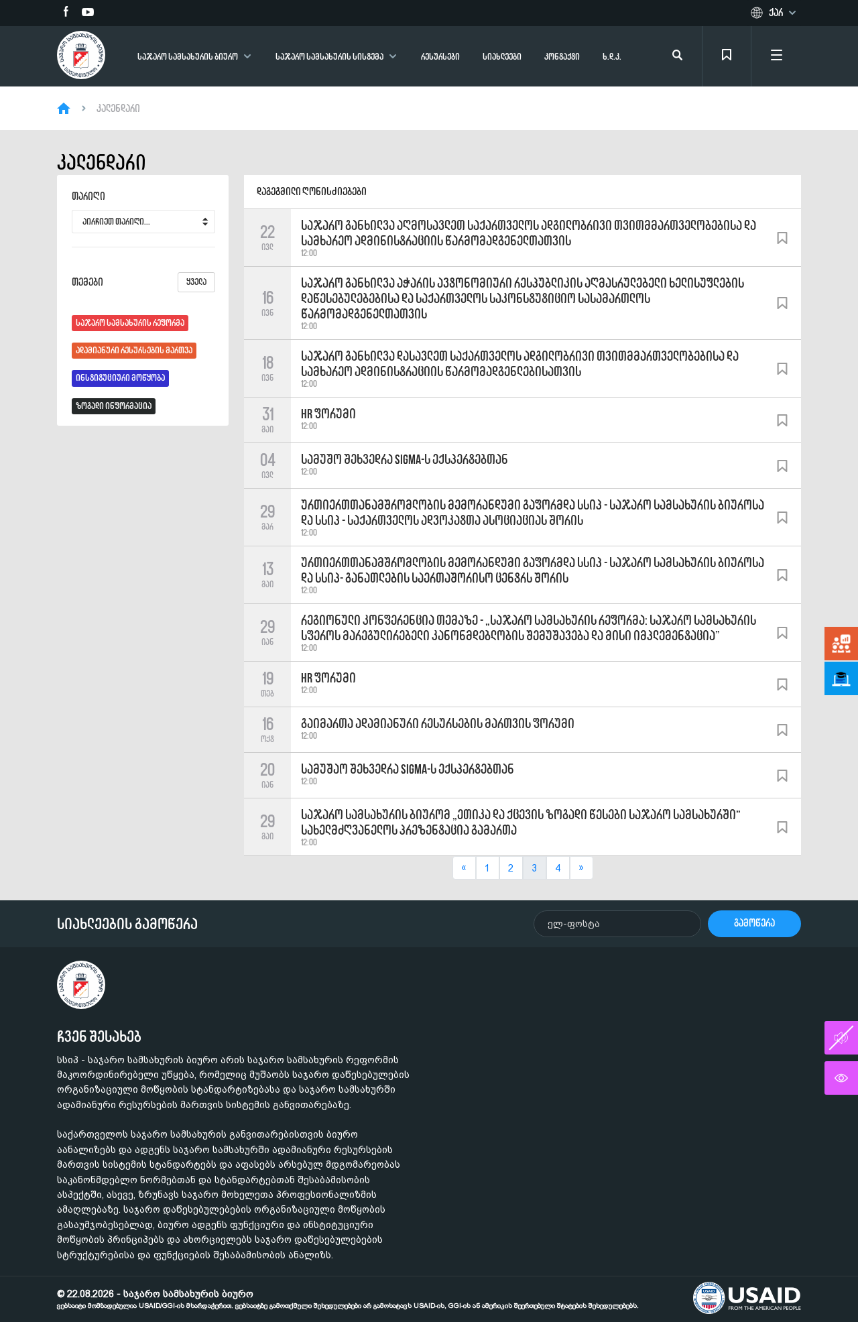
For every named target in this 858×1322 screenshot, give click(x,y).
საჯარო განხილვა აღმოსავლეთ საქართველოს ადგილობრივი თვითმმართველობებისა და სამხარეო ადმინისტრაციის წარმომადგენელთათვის (528, 233)
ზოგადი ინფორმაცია (113, 406)
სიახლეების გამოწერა (127, 923)
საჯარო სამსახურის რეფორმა (130, 322)
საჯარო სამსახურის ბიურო (187, 56)
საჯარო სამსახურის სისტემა (329, 56)
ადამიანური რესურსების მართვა (134, 350)
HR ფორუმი (328, 414)
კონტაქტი (562, 56)
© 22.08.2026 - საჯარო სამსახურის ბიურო (348, 1299)
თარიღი (88, 196)
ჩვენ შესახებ (99, 1036)
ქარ (776, 13)
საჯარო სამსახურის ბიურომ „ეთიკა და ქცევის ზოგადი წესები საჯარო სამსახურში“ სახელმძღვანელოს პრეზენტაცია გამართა (521, 822)
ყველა (196, 282)
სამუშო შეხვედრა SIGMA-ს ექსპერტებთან (404, 459)
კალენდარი (118, 109)
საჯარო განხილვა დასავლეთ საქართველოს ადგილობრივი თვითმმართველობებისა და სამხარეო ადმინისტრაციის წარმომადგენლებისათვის (520, 363)
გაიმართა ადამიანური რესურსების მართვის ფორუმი (437, 723)
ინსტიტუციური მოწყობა (120, 377)
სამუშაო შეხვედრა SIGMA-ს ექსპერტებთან (407, 769)
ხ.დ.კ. (612, 56)
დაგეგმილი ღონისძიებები (312, 191)
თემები (139, 282)
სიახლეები (502, 56)
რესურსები (440, 56)
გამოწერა (754, 922)
